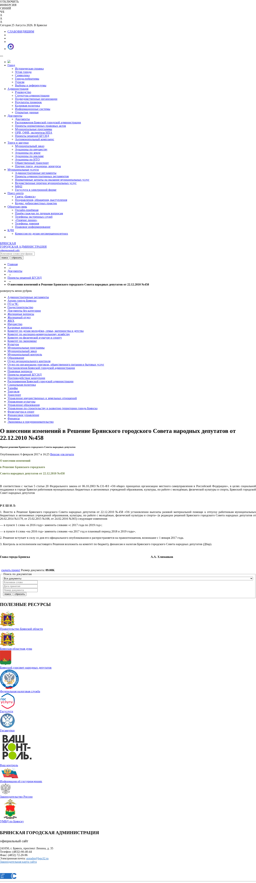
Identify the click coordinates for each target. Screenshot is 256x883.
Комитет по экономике (22, 341)
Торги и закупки (18, 142)
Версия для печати (62, 454)
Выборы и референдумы (30, 85)
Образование (15, 357)
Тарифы (12, 388)
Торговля (13, 391)
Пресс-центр (15, 193)
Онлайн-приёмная (26, 210)
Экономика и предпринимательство (30, 421)
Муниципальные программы (33, 129)
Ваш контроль (9, 765)
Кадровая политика (27, 105)
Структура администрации (32, 95)
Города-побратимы (27, 78)
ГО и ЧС (13, 303)
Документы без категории (24, 310)
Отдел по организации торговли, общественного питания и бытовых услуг (55, 364)
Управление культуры (21, 401)
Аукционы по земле (27, 152)
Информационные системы (32, 109)
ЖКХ (10, 320)
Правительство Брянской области (21, 628)
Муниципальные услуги (23, 169)
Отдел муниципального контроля (28, 361)
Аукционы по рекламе (29, 156)
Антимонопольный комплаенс (34, 139)
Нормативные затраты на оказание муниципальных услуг (52, 179)
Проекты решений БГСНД (32, 136)
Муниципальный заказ (29, 146)
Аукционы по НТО (27, 159)
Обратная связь (17, 206)
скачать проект (10, 570)
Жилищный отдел (19, 317)
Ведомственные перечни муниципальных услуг (46, 183)
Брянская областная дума (16, 648)
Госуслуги (6, 711)
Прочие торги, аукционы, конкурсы (38, 166)
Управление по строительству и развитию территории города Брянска (52, 408)
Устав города (23, 72)
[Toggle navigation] (1, 56)
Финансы (13, 418)
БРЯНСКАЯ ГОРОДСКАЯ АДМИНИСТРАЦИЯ (23, 247)
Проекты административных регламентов (42, 176)
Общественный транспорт (32, 162)
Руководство (23, 92)
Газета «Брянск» (25, 196)
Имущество (14, 324)
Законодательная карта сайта (18, 861)
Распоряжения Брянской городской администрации (48, 122)
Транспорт (14, 394)
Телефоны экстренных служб (33, 216)
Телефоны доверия (27, 223)
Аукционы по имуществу (31, 149)
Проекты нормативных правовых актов (40, 125)
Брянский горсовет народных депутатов (26, 667)
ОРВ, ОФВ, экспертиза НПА (33, 132)
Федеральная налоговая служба (20, 691)
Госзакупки (7, 730)
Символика (22, 75)
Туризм (19, 82)
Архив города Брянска (21, 300)
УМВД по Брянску (12, 821)
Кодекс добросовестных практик (36, 203)
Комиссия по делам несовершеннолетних (41, 233)
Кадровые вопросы (19, 327)
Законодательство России (16, 796)
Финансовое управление (23, 415)
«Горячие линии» (26, 220)
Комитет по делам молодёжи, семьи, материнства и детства (45, 330)
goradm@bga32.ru (37, 858)
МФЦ (18, 186)
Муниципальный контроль (24, 354)
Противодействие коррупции (26, 378)
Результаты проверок (28, 102)
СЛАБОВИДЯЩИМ (20, 31)
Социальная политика (21, 384)
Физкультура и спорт (20, 411)
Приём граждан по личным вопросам (39, 213)
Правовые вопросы (19, 371)
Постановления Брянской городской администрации (41, 367)
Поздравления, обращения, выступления (41, 199)
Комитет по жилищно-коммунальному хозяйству (38, 334)
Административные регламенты (35, 173)
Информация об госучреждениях (21, 781)
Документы (14, 115)
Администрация (17, 88)
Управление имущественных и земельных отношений (42, 398)
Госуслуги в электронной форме (35, 189)
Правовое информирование (32, 226)
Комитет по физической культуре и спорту (34, 337)
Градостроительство (20, 307)
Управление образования (23, 405)
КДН (10, 230)
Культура (13, 344)
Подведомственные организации (36, 98)
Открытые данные (27, 112)
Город (11, 65)
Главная (12, 264)
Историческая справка (29, 68)
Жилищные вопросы (20, 314)
